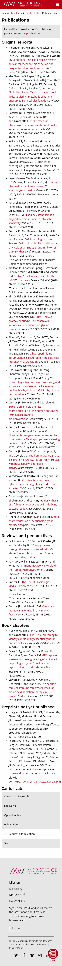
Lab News (10, 805)
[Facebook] (24, 955)
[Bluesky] (32, 955)
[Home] (22, 4)
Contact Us (17, 901)
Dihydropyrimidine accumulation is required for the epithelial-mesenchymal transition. (34, 357)
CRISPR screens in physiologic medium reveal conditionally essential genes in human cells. (33, 125)
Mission (14, 882)
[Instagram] (40, 955)
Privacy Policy (16, 947)
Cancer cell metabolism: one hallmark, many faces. (32, 610)
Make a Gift (17, 895)
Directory (15, 888)
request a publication (27, 33)
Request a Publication (21, 833)
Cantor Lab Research (16, 796)
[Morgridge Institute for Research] (33, 878)
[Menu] (57, 4)
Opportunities (12, 815)
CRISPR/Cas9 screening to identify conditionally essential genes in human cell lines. (33, 639)
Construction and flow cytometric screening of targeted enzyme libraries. (33, 484)
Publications (11, 824)
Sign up (16, 927)
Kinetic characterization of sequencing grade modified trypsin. (34, 521)
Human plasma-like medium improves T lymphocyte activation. (33, 186)
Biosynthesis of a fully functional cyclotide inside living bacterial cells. (34, 504)
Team (7, 843)
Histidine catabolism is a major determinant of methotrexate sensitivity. (31, 219)
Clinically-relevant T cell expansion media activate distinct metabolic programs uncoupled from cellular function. (33, 96)
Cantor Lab (12, 788)
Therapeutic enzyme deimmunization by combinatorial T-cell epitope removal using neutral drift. (34, 439)
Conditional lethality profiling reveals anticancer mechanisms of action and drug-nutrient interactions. (32, 64)
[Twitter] (16, 955)
